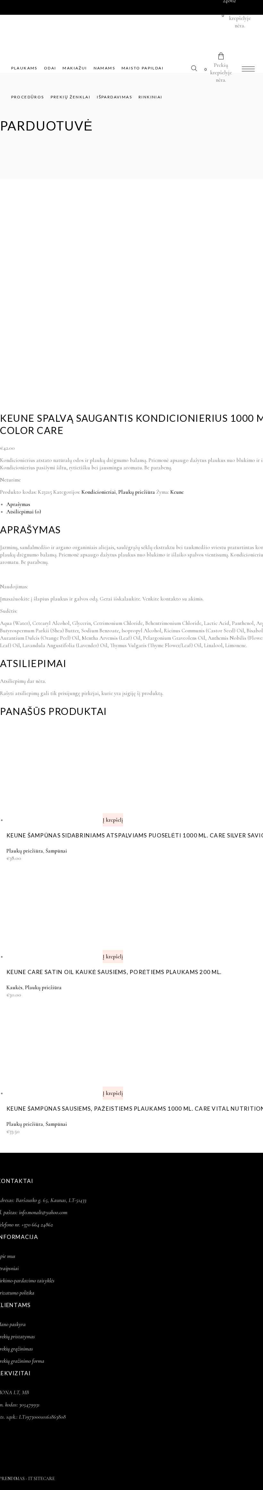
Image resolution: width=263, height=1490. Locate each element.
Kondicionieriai (98, 492)
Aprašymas (18, 504)
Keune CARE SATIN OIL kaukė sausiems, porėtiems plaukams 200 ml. (114, 972)
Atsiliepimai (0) (23, 511)
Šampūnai (56, 850)
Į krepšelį (113, 820)
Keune (177, 492)
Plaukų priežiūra (136, 492)
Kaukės (14, 987)
